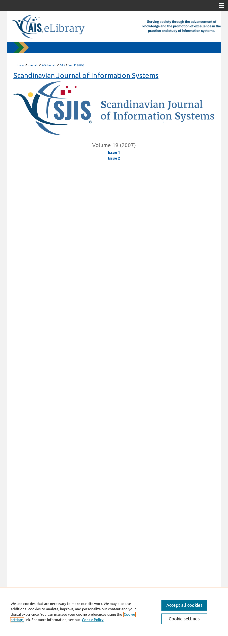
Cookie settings (184, 618)
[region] (114, 611)
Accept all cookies (184, 605)
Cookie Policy (93, 620)
